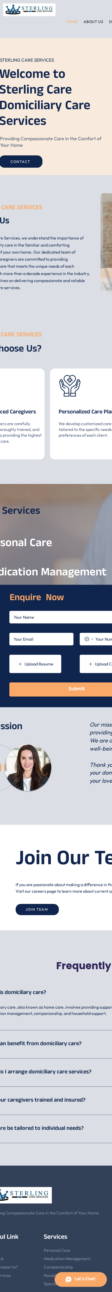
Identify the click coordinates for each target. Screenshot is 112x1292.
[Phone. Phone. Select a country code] (89, 639)
